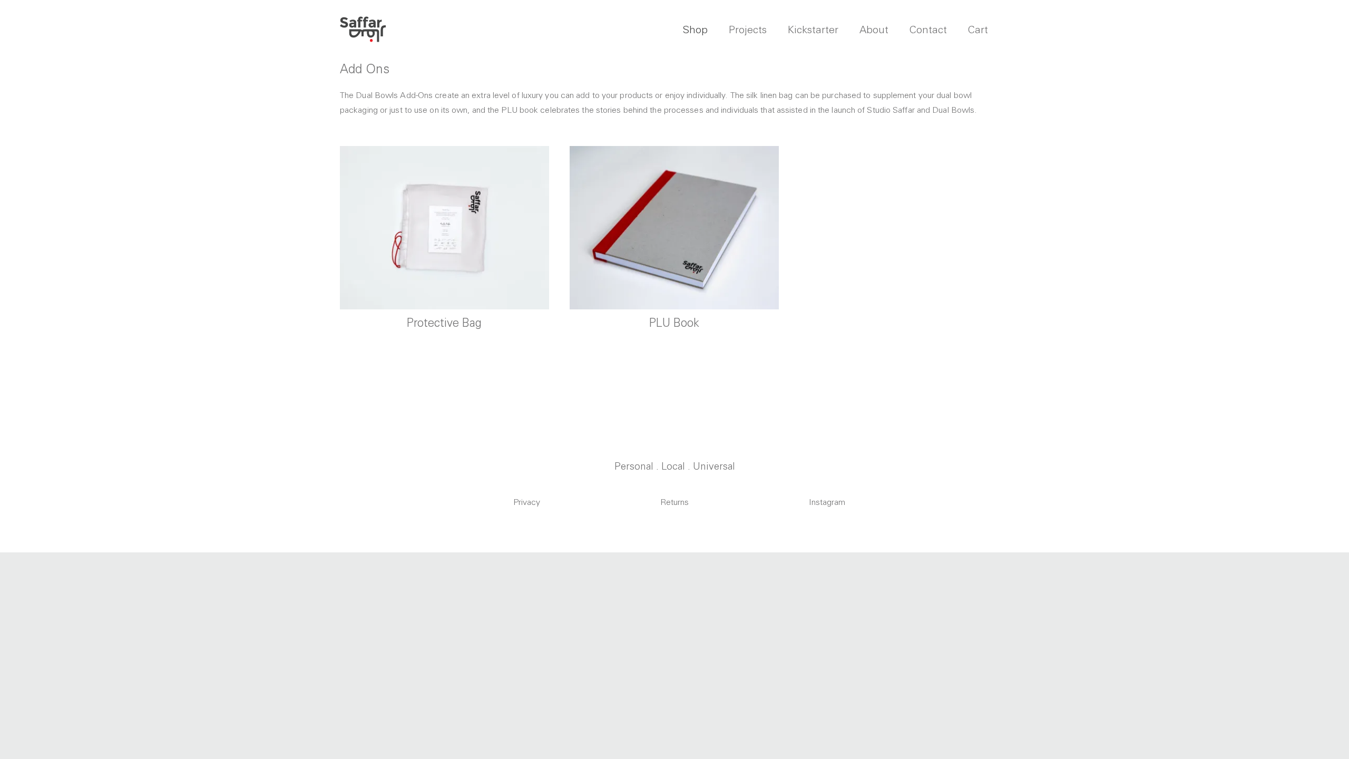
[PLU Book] (674, 227)
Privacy (526, 502)
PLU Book (674, 323)
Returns (674, 502)
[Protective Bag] (444, 227)
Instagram (827, 502)
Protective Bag (444, 323)
